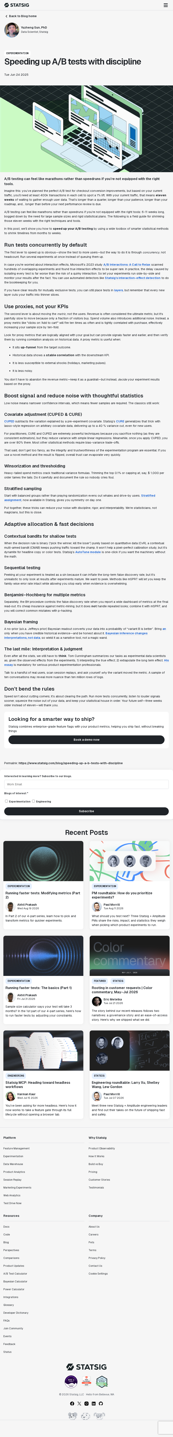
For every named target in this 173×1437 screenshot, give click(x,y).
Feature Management (16, 1148)
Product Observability (102, 1148)
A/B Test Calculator (15, 1273)
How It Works (96, 1156)
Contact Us (95, 1266)
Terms (92, 1250)
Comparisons (11, 1258)
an (164, 629)
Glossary (8, 1305)
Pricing (93, 1172)
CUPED (9, 421)
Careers (93, 1234)
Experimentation (13, 1156)
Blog (6, 1242)
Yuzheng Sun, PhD (34, 27)
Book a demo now (87, 740)
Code (6, 1234)
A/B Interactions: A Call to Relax (126, 265)
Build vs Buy (96, 1164)
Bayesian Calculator (15, 1281)
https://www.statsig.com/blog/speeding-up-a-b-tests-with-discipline (71, 763)
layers (118, 290)
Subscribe (86, 811)
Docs (6, 1226)
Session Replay (12, 1179)
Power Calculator (13, 1289)
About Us (94, 1226)
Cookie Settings (98, 1273)
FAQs (6, 1320)
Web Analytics (11, 1195)
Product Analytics (14, 1172)
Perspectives (11, 1250)
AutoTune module (88, 552)
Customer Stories (99, 1179)
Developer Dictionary (15, 1313)
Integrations (10, 1297)
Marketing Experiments (17, 1187)
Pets (91, 1242)
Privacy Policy (97, 1258)
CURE (120, 421)
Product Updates (13, 1266)
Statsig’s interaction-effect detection (133, 278)
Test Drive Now (12, 1203)
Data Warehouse (13, 1164)
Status (7, 1352)
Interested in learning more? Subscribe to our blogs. (38, 776)
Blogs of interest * (16, 793)
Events (7, 1336)
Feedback (9, 1344)
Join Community (13, 1328)
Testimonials (96, 1187)
